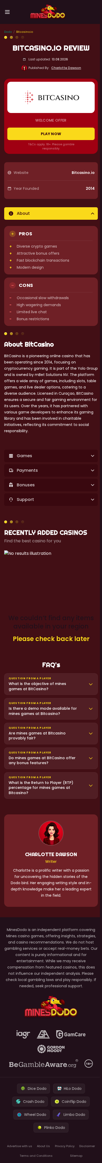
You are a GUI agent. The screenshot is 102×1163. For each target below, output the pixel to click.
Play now (51, 133)
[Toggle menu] (7, 12)
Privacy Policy (63, 1146)
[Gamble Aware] (42, 1063)
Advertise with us (19, 1146)
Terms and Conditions (35, 1156)
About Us (42, 1146)
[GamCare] (69, 1034)
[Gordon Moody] (50, 1049)
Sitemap (75, 1156)
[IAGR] (22, 1034)
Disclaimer (85, 1146)
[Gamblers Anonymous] (42, 1034)
